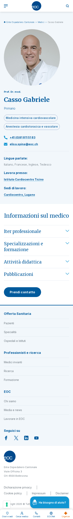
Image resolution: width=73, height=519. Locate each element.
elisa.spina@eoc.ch (24, 144)
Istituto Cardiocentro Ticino (24, 179)
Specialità (10, 332)
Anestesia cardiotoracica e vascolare (32, 126)
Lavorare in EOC (14, 418)
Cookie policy (13, 493)
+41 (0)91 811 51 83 (22, 137)
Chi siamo (10, 401)
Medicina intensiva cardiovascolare (31, 118)
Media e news (13, 410)
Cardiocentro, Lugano (19, 194)
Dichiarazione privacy (18, 487)
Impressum (39, 493)
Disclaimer (62, 493)
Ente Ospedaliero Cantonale (20, 22)
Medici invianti (13, 362)
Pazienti (9, 323)
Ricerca (9, 371)
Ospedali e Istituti (15, 340)
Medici (41, 22)
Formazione (11, 379)
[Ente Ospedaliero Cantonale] (36, 6)
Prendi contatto (22, 292)
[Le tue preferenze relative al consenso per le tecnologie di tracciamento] (7, 504)
